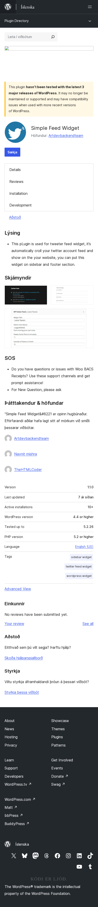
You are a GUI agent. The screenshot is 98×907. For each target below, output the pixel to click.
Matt (11, 807)
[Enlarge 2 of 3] (87, 291)
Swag (58, 784)
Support (11, 768)
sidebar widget (81, 557)
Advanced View (18, 589)
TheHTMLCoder (28, 469)
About (10, 720)
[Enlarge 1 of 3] (41, 291)
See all (88, 623)
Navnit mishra (25, 454)
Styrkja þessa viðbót (22, 692)
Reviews (16, 181)
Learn (9, 760)
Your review (14, 623)
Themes (58, 729)
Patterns (58, 745)
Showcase (60, 720)
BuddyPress (17, 823)
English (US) (84, 547)
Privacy (11, 745)
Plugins (57, 737)
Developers (14, 776)
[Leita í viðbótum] (52, 36)
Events (57, 768)
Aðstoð (15, 217)
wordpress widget (79, 576)
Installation (18, 193)
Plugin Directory (17, 21)
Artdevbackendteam (66, 135)
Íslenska (22, 844)
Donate (59, 776)
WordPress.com (20, 799)
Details (15, 169)
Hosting (11, 737)
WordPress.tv (18, 784)
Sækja (12, 152)
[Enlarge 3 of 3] (87, 314)
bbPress (14, 815)
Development (20, 205)
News (9, 729)
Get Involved (62, 760)
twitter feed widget (79, 566)
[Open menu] (90, 7)
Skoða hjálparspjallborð (24, 658)
